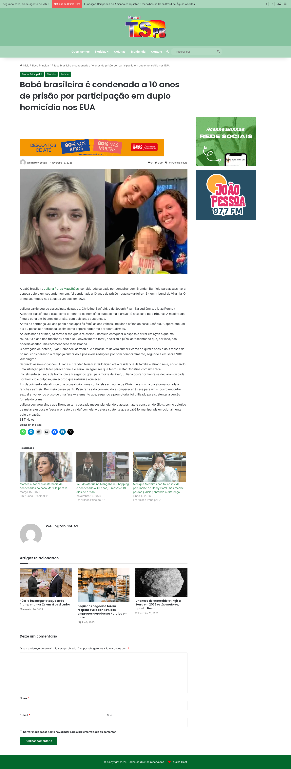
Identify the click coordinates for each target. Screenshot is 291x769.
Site (109, 715)
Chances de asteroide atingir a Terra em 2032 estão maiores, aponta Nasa (158, 604)
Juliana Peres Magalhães (61, 288)
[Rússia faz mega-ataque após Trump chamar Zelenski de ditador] (46, 582)
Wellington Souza (37, 162)
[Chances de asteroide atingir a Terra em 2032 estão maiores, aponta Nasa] (161, 582)
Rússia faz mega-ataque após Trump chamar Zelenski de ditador (45, 602)
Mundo (51, 74)
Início (25, 65)
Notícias (100, 51)
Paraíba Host (179, 761)
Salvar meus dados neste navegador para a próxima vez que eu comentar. (69, 731)
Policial (65, 74)
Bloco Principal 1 (41, 65)
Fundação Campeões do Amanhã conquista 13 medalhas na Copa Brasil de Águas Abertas (139, 4)
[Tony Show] (145, 27)
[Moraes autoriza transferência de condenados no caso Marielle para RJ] (46, 467)
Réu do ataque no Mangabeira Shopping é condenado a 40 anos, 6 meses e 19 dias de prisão (102, 488)
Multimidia (138, 51)
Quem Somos (80, 51)
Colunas (120, 51)
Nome (24, 698)
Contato (156, 51)
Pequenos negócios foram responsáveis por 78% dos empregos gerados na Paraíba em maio (102, 611)
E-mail (25, 715)
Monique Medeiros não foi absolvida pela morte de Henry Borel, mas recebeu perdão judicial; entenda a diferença (159, 488)
